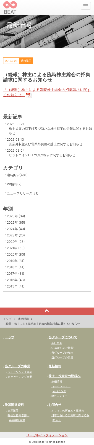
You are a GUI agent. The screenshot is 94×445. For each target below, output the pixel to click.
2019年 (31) (15, 261)
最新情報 (55, 366)
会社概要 (56, 343)
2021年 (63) (16, 248)
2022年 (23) (16, 241)
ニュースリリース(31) (22, 193)
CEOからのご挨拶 (62, 347)
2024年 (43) (16, 229)
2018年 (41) (15, 267)
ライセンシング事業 (20, 372)
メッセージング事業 (20, 376)
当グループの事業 (17, 366)
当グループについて (63, 337)
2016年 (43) (16, 280)
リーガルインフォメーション (47, 435)
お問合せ (55, 404)
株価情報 (56, 381)
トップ (7, 319)
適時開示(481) (17, 175)
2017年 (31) (15, 273)
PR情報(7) (14, 184)
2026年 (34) (16, 216)
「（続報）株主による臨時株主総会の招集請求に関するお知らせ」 (47, 92)
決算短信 (13, 410)
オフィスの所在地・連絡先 (67, 410)
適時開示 (23, 319)
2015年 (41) (15, 286)
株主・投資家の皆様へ (65, 376)
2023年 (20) (16, 235)
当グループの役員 (62, 357)
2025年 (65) (16, 222)
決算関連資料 (14, 404)
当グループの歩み (62, 352)
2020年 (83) (16, 254)
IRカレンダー (59, 396)
